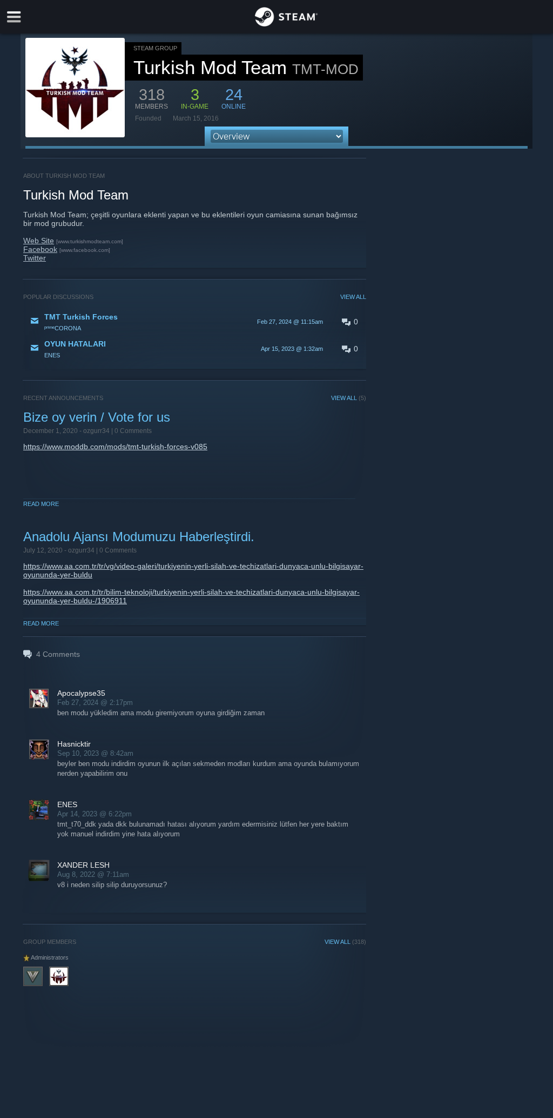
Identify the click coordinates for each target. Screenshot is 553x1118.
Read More (41, 504)
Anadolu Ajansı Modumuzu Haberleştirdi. (138, 536)
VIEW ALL (353, 297)
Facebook (40, 249)
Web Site (38, 240)
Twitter (34, 258)
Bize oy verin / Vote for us (96, 417)
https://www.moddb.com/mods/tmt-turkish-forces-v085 (115, 446)
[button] (194, 322)
